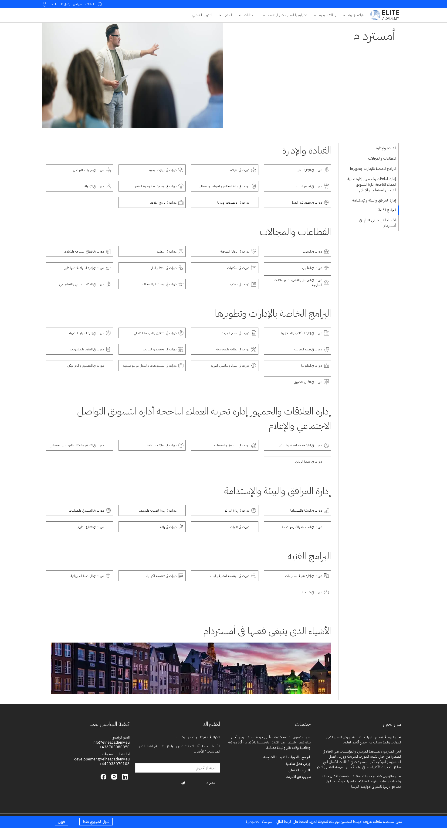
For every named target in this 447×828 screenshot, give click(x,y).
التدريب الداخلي (299, 770)
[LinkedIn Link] (124, 776)
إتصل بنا (65, 4)
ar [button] (56, 4)
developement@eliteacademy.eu (102, 759)
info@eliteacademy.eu (111, 742)
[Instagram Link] (113, 776)
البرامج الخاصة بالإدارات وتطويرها (373, 168)
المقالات (89, 4)
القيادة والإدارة (386, 148)
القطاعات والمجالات (382, 158)
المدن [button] (228, 14)
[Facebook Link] (103, 776)
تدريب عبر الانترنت (298, 776)
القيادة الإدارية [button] (356, 14)
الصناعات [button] (250, 14)
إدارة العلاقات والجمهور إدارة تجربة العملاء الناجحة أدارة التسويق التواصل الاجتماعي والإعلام (371, 184)
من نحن (77, 4)
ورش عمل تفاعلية (298, 763)
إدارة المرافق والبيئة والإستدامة (374, 200)
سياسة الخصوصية (259, 822)
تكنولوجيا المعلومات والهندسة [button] (287, 14)
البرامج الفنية (387, 210)
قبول (61, 822)
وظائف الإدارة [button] (327, 14)
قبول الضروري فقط (96, 822)
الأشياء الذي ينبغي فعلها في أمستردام (377, 223)
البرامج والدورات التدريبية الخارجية (287, 757)
